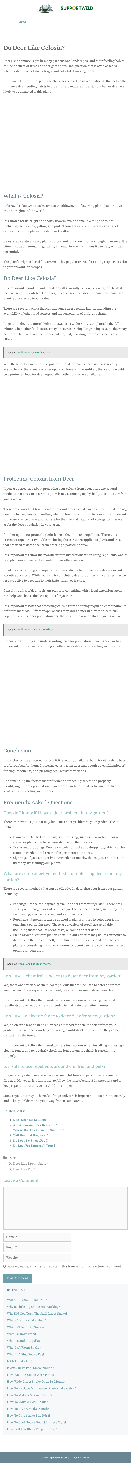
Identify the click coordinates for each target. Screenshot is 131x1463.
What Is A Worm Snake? (24, 1348)
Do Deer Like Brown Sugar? (28, 1164)
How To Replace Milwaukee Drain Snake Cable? (41, 1388)
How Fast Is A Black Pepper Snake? (32, 1429)
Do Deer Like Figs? (22, 1169)
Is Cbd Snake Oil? (19, 1361)
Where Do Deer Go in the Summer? (38, 1130)
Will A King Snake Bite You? (27, 1300)
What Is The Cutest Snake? (26, 1327)
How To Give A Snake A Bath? (28, 1409)
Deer (12, 1158)
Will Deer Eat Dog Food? (30, 1135)
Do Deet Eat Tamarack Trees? (34, 1146)
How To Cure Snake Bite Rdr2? (28, 1416)
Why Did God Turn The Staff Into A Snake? (37, 1314)
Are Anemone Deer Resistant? (35, 1125)
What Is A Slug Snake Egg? (26, 1354)
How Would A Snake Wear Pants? (30, 1375)
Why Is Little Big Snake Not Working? (33, 1307)
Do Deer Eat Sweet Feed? (31, 1141)
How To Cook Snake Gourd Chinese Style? (37, 1422)
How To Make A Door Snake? (27, 1402)
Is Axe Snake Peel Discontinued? (30, 1368)
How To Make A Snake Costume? (30, 1395)
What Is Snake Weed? (22, 1334)
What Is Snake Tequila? (23, 1341)
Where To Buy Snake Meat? (26, 1320)
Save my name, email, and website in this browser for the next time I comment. (64, 1266)
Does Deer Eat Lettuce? (29, 1120)
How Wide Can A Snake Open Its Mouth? (36, 1382)
